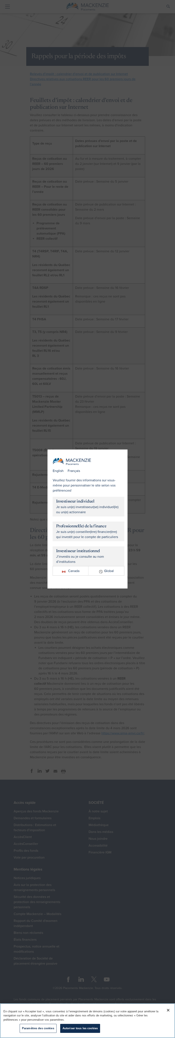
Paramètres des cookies (38, 1028)
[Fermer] (168, 1010)
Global (109, 571)
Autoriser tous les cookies (80, 1028)
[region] (87, 1020)
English (58, 471)
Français (74, 471)
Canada (73, 571)
